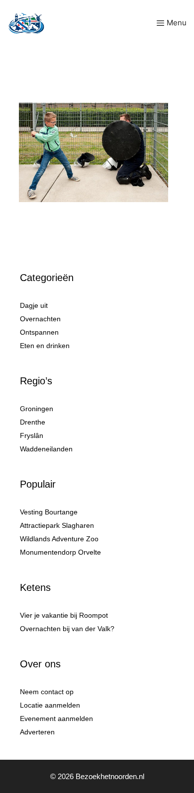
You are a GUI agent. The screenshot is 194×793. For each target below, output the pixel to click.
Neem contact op (47, 692)
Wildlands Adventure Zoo (59, 539)
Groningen (36, 409)
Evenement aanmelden (56, 718)
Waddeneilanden (46, 449)
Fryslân (31, 435)
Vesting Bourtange (49, 512)
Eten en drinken (45, 346)
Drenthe (32, 422)
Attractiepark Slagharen (57, 525)
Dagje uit (34, 305)
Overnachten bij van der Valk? (67, 629)
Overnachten (40, 319)
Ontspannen (39, 332)
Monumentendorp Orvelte (60, 552)
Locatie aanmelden (50, 705)
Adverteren (37, 732)
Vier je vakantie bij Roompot (64, 615)
